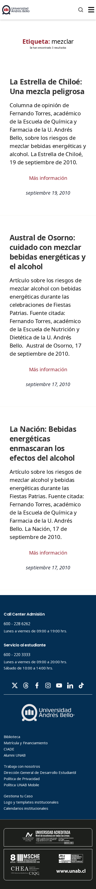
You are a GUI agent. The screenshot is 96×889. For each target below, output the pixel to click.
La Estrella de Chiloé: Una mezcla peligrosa (47, 86)
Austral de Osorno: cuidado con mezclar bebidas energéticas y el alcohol (48, 251)
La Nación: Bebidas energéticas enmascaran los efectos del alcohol (43, 443)
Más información (48, 178)
